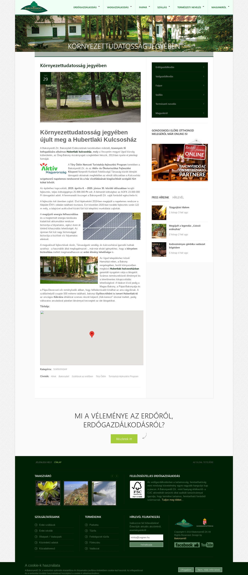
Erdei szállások (47, 525)
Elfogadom (186, 569)
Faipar (141, 10)
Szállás (160, 10)
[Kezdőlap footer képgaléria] (48, 505)
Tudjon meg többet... (173, 499)
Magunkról (217, 10)
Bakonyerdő (180, 538)
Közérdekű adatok (48, 542)
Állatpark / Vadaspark (50, 536)
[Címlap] (34, 7)
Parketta (94, 525)
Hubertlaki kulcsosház (79, 151)
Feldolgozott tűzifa (99, 536)
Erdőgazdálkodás (83, 10)
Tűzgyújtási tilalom (179, 207)
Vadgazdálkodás (116, 10)
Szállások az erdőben (82, 376)
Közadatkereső (47, 548)
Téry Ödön (101, 376)
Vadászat (94, 548)
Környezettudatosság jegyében (73, 65)
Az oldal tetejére (203, 462)
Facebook (187, 544)
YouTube (206, 544)
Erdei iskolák (46, 530)
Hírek (53, 376)
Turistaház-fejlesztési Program (123, 376)
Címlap (57, 462)
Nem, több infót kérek (209, 569)
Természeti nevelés (187, 10)
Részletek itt (124, 439)
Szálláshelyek (60, 369)
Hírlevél (178, 197)
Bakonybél (64, 376)
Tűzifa (93, 530)
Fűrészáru (95, 542)
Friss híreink (160, 197)
